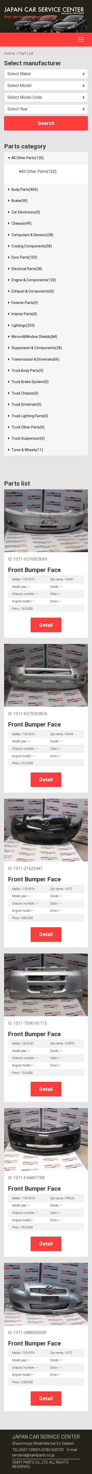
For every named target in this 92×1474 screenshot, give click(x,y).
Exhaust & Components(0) (33, 291)
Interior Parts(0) (24, 314)
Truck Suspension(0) (28, 438)
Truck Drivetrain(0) (26, 404)
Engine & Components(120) (34, 280)
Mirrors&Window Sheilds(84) (34, 337)
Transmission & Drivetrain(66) (35, 359)
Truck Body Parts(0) (27, 371)
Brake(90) (20, 201)
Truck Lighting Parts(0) (30, 416)
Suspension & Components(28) (37, 348)
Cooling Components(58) (32, 246)
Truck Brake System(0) (30, 382)
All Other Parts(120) (28, 158)
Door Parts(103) (24, 257)
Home (9, 53)
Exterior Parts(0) (25, 303)
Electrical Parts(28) (27, 269)
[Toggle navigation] (81, 39)
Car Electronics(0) (26, 212)
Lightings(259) (23, 325)
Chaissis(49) (21, 223)
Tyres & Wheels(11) (27, 450)
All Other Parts (34, 171)
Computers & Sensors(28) (32, 235)
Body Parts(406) (25, 189)
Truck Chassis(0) (25, 393)
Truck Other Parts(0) (28, 427)
